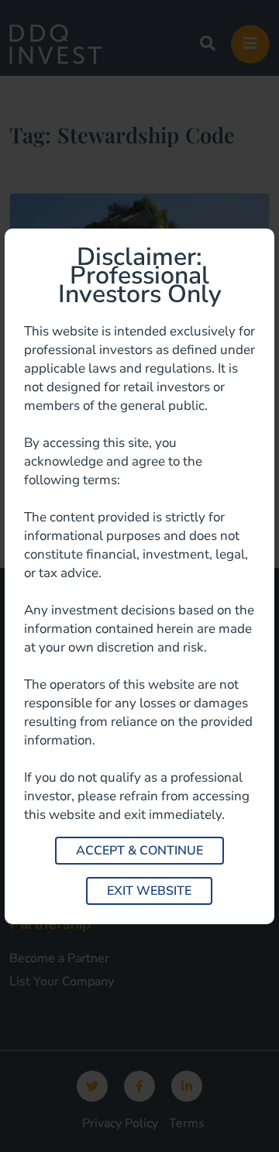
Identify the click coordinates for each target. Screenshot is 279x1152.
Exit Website (149, 890)
